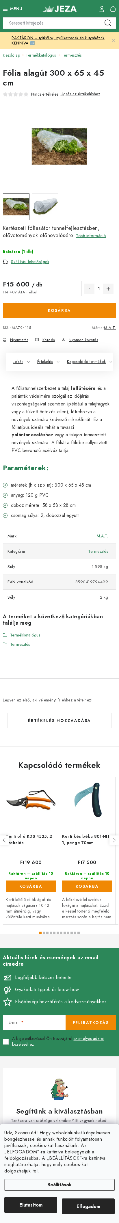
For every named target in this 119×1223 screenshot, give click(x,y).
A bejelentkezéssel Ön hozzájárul (58, 1041)
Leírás (18, 361)
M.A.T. (110, 327)
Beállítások (59, 1184)
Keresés (108, 23)
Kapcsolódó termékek (86, 361)
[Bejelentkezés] (101, 8)
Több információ (91, 236)
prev (4, 840)
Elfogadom (88, 1206)
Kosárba (59, 310)
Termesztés (98, 551)
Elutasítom (30, 1205)
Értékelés (45, 361)
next (114, 840)
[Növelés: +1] (108, 289)
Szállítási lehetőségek (30, 262)
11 (78, 933)
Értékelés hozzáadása (59, 720)
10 (75, 933)
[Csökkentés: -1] (89, 289)
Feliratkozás (91, 1022)
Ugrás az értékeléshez (81, 94)
